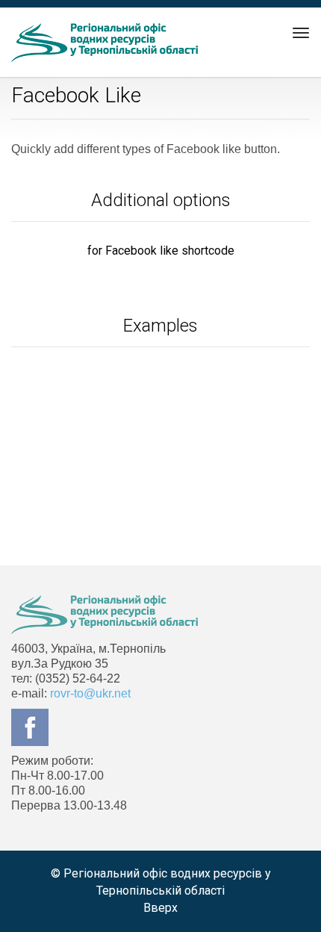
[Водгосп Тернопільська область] (104, 42)
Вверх (160, 908)
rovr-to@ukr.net (90, 693)
